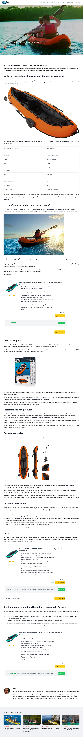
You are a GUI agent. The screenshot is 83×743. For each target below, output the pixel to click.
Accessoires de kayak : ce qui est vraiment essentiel (12, 729)
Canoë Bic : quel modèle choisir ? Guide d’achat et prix (50, 729)
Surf (76, 2)
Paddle (53, 2)
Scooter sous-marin (69, 2)
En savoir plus (61, 322)
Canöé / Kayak (42, 2)
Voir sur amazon (61, 315)
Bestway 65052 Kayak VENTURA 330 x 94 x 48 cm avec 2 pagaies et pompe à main (40, 283)
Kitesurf (48, 2)
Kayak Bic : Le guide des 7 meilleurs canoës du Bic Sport (70, 729)
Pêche (57, 2)
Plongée (62, 2)
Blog (79, 2)
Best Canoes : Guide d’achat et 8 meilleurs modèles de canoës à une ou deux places (31, 730)
